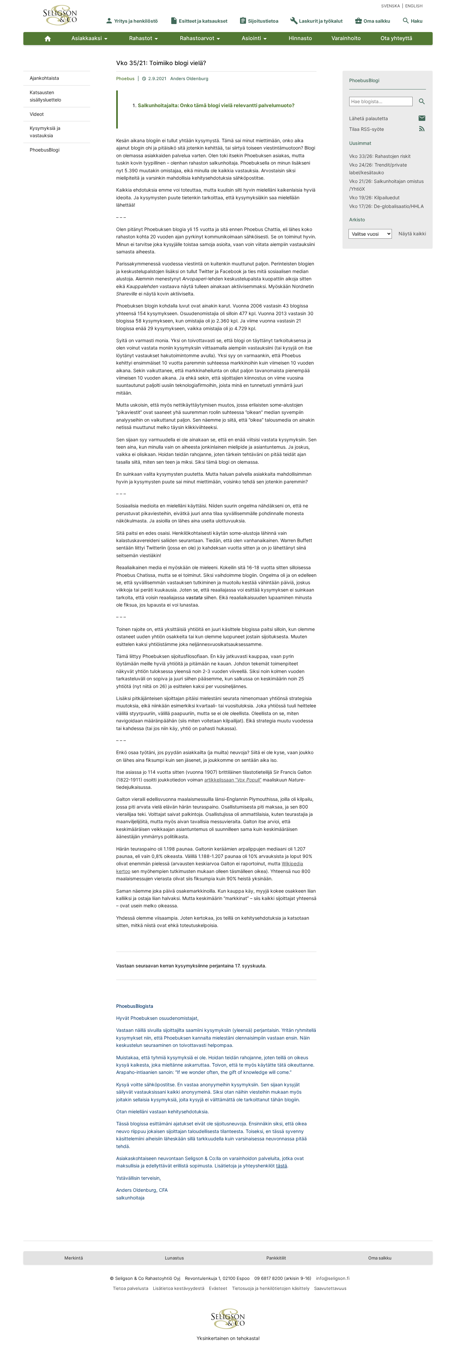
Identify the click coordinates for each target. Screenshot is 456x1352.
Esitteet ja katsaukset (198, 21)
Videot (37, 114)
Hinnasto (300, 38)
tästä (281, 1165)
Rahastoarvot (201, 39)
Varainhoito (346, 38)
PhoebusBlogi (44, 150)
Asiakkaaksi (90, 39)
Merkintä (73, 1258)
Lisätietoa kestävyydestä (178, 1288)
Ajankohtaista (44, 78)
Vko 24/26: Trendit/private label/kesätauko (378, 168)
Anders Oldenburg (189, 78)
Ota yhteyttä (396, 38)
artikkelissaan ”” (232, 779)
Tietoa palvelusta (130, 1288)
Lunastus (174, 1258)
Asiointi (255, 39)
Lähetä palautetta (368, 118)
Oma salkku (372, 21)
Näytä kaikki (412, 233)
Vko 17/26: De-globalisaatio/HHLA (386, 206)
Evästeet (218, 1288)
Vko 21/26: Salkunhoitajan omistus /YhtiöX (386, 184)
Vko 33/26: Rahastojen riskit (380, 156)
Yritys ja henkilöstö (131, 21)
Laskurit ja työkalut (316, 21)
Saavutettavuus (330, 1288)
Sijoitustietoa (258, 21)
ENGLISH (414, 5)
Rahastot (144, 39)
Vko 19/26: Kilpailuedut (374, 197)
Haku (412, 21)
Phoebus (125, 78)
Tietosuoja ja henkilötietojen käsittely (270, 1288)
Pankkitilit (276, 1258)
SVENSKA (390, 5)
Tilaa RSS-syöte (366, 129)
